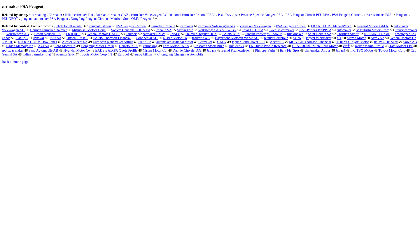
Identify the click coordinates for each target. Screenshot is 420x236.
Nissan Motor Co (175, 38)
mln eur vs (236, 46)
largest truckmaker (318, 38)
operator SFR (65, 54)
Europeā (123, 54)
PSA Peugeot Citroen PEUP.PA (307, 15)
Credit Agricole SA (47, 34)
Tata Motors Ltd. (401, 46)
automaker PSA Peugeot (51, 19)
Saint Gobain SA (319, 34)
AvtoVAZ (377, 38)
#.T (339, 38)
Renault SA (164, 30)
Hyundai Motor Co (76, 50)
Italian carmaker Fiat (79, 15)
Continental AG (147, 38)
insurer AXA (201, 38)
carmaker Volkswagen (255, 26)
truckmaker (295, 34)
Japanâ (211, 50)
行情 (346, 46)
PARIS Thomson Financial (112, 38)
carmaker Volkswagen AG (149, 15)
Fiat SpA (22, 38)
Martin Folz (185, 30)
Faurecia (131, 34)
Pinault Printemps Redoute (263, 34)
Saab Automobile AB (43, 50)
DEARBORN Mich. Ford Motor (315, 46)
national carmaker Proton (187, 15)
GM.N (221, 42)
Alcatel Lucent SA (75, 42)
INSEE (175, 34)
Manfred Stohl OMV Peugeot (131, 19)
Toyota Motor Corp (391, 50)
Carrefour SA (128, 46)
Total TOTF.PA (252, 30)
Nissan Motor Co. (155, 50)
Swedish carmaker (281, 30)
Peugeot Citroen (100, 26)
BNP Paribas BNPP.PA (315, 30)
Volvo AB (410, 42)
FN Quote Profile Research (268, 46)
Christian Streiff (348, 34)
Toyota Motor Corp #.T (96, 54)
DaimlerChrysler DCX (201, 34)
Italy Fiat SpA (289, 50)
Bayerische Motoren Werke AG (237, 38)
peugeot (26, 19)
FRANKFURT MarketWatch (331, 26)
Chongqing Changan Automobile (180, 54)
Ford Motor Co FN (176, 46)
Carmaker (55, 15)
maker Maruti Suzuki (369, 46)
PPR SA (55, 38)
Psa (220, 15)
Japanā (340, 50)
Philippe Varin (265, 50)
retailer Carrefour (276, 38)
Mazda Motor (356, 38)
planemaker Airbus (317, 50)
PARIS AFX (231, 34)
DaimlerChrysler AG (187, 50)
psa (236, 15)
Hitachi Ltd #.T (77, 38)
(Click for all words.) (68, 26)
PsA (228, 15)
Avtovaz (38, 38)
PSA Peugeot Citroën (291, 26)
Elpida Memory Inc (19, 46)
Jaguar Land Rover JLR (248, 42)
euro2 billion (143, 54)
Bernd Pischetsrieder (235, 50)
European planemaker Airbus (113, 42)
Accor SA (277, 42)
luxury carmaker (406, 30)
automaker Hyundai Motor (174, 42)
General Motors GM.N (372, 26)
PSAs (211, 15)
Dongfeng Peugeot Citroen (89, 19)
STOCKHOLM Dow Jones (37, 42)
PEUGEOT (10, 19)
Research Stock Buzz (209, 46)
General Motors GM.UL (103, 34)
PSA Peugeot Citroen (346, 15)
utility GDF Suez (386, 42)
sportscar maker (12, 50)
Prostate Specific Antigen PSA (262, 15)
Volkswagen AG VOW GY (217, 30)
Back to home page (15, 62)
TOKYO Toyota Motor (352, 42)
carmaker (186, 26)
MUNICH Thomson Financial (310, 42)
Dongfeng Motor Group (97, 46)
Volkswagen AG (17, 34)
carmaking (39, 15)
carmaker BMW (154, 34)
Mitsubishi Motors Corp (372, 30)
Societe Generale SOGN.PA (130, 30)
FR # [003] (73, 34)
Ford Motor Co (64, 46)
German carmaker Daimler (48, 30)
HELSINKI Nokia (377, 34)
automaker (344, 30)
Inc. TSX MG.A (361, 50)
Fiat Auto (144, 42)
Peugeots (402, 15)
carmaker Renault (163, 26)
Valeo (297, 38)
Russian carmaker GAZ (112, 15)
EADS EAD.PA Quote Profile (116, 50)
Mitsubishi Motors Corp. (89, 30)
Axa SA (43, 46)
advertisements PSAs (378, 15)
